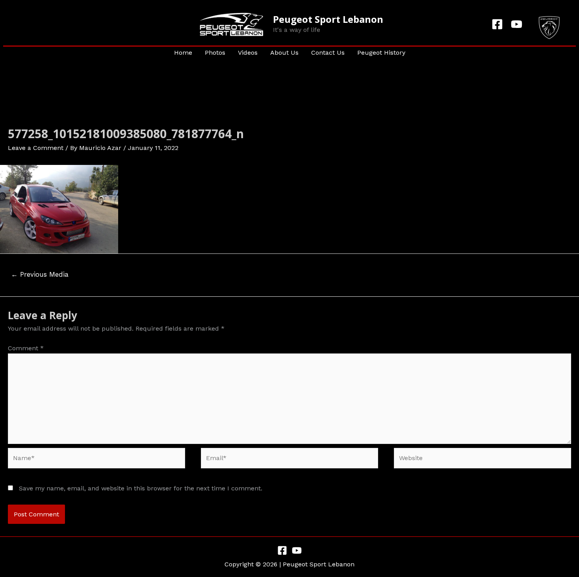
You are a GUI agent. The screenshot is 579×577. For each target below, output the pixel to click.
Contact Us (328, 52)
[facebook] (498, 24)
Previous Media (40, 274)
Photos (215, 52)
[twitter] (518, 24)
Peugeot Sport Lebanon (328, 19)
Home (183, 52)
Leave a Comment (35, 148)
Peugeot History (381, 52)
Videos (248, 52)
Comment (26, 348)
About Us (284, 52)
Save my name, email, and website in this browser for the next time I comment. (140, 488)
